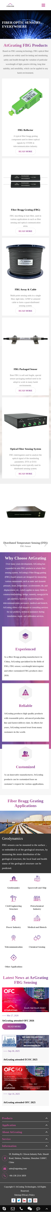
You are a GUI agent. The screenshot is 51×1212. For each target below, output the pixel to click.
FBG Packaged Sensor (25, 369)
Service (6, 1138)
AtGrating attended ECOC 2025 (20, 1059)
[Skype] (4, 1208)
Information (9, 1145)
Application (9, 1125)
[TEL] (21, 1208)
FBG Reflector (25, 130)
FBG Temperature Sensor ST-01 (25, 542)
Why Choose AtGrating (25, 558)
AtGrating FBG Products (26, 45)
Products (7, 1118)
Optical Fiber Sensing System (25, 449)
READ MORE (14, 1026)
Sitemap (17, 1195)
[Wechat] (30, 1208)
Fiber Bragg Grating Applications (25, 803)
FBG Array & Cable (25, 289)
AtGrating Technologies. (26, 1187)
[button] (5, 544)
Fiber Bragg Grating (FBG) (25, 209)
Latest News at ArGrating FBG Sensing (25, 980)
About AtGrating (12, 1132)
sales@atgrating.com (18, 1168)
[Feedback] (38, 1208)
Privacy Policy (28, 1195)
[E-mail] (13, 1208)
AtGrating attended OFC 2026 (18, 1020)
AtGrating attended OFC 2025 (19, 1102)
